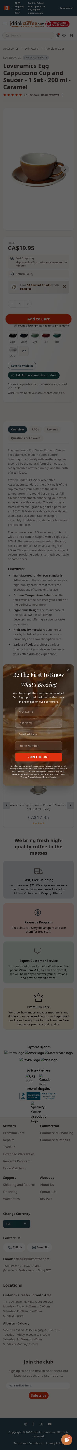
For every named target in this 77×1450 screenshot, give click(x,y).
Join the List (38, 757)
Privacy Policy (33, 777)
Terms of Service (49, 777)
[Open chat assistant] (66, 1439)
